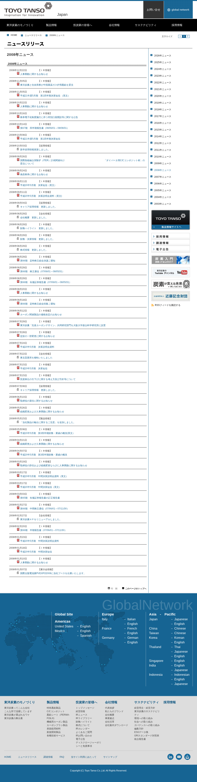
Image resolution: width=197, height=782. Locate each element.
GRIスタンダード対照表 (146, 735)
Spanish (86, 635)
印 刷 (114, 588)
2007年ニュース (162, 177)
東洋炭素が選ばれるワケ (17, 714)
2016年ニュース (162, 123)
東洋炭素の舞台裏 (13, 718)
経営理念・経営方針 (144, 708)
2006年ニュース (162, 183)
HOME (14, 35)
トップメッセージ (85, 708)
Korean (179, 637)
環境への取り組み (143, 718)
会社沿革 (109, 721)
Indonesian (181, 674)
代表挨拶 (109, 708)
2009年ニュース (162, 163)
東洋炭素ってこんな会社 (17, 708)
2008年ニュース (162, 170)
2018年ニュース (162, 109)
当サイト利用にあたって (83, 757)
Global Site (64, 614)
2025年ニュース (162, 62)
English (85, 626)
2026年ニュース (162, 55)
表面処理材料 (54, 728)
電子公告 (80, 739)
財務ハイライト (84, 721)
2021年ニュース (162, 89)
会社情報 (114, 25)
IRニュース (81, 714)
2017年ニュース (162, 116)
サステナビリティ (145, 25)
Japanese (181, 619)
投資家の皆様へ (82, 25)
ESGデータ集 (141, 732)
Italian (131, 619)
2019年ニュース (162, 102)
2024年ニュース (162, 69)
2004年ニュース (162, 197)
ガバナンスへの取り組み (147, 725)
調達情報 (48, 757)
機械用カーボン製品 (57, 721)
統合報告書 (140, 739)
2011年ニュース (162, 150)
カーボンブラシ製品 (57, 725)
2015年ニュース (162, 129)
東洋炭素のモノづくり (20, 25)
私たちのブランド (114, 711)
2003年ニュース (162, 204)
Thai (177, 647)
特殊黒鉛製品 (54, 708)
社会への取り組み (143, 721)
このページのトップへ (135, 588)
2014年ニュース (162, 136)
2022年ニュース (162, 82)
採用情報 (177, 25)
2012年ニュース (162, 143)
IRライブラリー (84, 718)
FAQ (62, 757)
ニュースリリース (33, 35)
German (132, 637)
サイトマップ (110, 757)
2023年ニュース (162, 76)
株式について (83, 725)
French (132, 628)
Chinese (180, 628)
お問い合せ (153, 9)
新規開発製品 (54, 732)
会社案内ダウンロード (116, 725)
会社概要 (109, 714)
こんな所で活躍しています (18, 711)
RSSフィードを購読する (167, 305)
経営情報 (80, 711)
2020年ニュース (162, 96)
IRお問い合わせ (84, 735)
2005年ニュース (162, 190)
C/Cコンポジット (56, 711)
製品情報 (51, 25)
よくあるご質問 (84, 732)
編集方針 (139, 728)
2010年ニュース (162, 156)
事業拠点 (109, 718)
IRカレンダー (83, 728)
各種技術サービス (56, 735)
